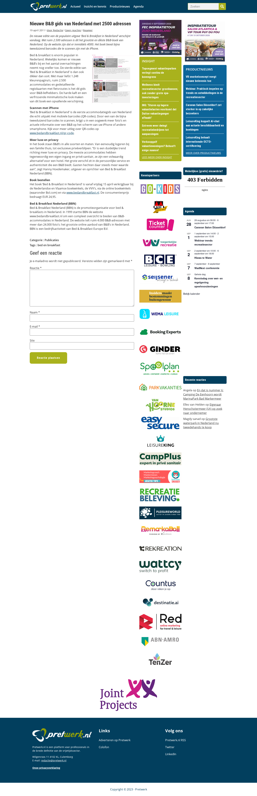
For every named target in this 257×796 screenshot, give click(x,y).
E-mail (35, 326)
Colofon (104, 747)
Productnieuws (120, 6)
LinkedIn (170, 754)
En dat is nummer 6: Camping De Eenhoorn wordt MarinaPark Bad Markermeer (203, 394)
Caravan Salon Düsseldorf (210, 227)
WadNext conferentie (206, 268)
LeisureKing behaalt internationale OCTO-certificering (199, 142)
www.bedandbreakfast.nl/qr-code (52, 133)
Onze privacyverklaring (46, 767)
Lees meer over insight (157, 157)
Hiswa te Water (203, 257)
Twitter (169, 747)
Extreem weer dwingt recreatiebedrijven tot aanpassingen (155, 130)
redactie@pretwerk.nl (53, 760)
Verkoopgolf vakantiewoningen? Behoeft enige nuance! (159, 146)
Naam (35, 312)
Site (32, 340)
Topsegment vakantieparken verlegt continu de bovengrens (159, 73)
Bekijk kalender (191, 293)
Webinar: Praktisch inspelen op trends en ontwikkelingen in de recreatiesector (204, 93)
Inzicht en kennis (95, 6)
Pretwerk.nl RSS (175, 740)
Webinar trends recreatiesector (203, 242)
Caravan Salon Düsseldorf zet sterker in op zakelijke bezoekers (204, 109)
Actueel (75, 6)
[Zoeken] (222, 6)
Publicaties (52, 240)
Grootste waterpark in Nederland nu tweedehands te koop (201, 423)
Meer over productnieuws (203, 153)
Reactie (36, 268)
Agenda (138, 6)
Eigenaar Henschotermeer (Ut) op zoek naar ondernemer (202, 409)
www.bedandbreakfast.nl (82, 193)
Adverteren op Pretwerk (114, 740)
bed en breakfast (49, 245)
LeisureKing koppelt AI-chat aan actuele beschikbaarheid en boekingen (205, 125)
